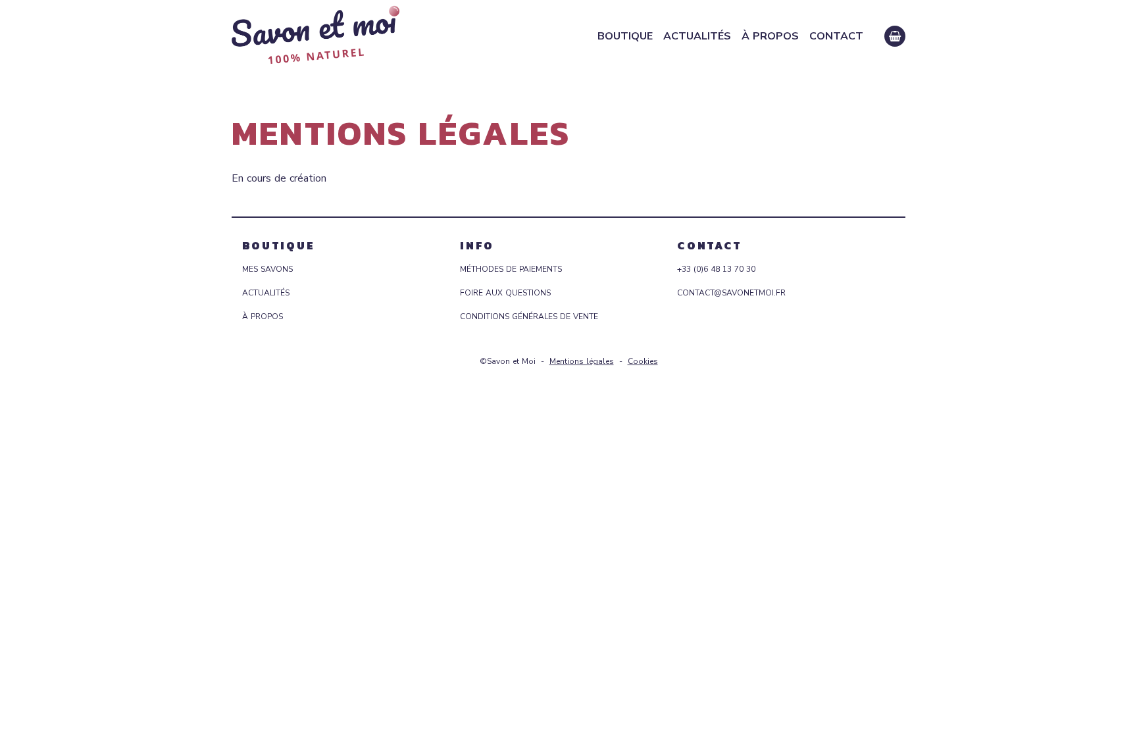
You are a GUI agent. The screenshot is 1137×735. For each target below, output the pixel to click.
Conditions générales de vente (529, 316)
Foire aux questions (505, 293)
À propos (770, 36)
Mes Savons (267, 269)
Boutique (625, 36)
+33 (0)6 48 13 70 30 (716, 269)
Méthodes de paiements (511, 269)
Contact (836, 36)
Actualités (697, 36)
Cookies (643, 361)
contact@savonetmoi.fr (731, 293)
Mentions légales (581, 361)
